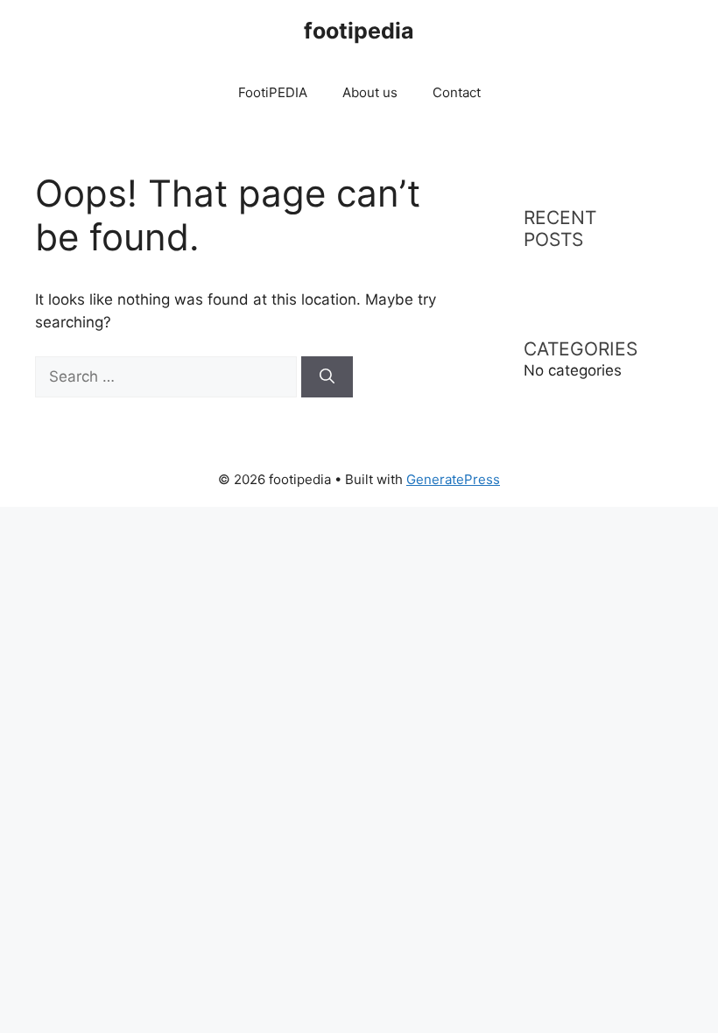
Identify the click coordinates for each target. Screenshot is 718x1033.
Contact (457, 92)
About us (370, 92)
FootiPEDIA (272, 92)
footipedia (359, 31)
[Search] (327, 377)
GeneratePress (453, 479)
